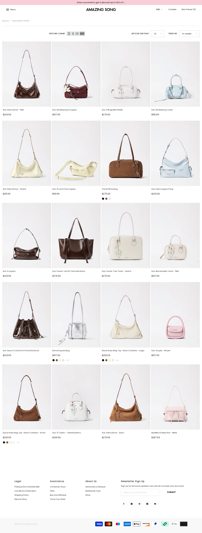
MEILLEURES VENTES (20, 21)
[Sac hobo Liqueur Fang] (175, 153)
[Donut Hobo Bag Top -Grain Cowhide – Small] (26, 397)
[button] (69, 34)
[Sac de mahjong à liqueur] (76, 74)
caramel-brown (106, 199)
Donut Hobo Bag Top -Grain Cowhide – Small (24, 432)
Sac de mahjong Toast (162, 110)
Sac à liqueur (9, 271)
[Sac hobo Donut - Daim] (125, 397)
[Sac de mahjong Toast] (175, 74)
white (113, 360)
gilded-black (103, 199)
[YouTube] (155, 504)
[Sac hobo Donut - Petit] (26, 74)
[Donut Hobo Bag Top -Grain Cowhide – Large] (125, 314)
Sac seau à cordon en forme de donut (21, 350)
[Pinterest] (139, 504)
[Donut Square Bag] (76, 314)
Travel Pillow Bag (110, 189)
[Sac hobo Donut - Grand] (26, 153)
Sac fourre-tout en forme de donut (68, 271)
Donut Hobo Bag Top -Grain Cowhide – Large (123, 350)
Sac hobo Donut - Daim (113, 432)
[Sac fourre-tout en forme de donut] (76, 235)
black (53, 360)
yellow (60, 360)
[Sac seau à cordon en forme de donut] (26, 314)
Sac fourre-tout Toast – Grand (116, 271)
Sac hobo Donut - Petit (13, 110)
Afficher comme (57, 33)
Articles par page (140, 33)
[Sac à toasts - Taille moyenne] (76, 397)
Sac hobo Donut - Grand (14, 189)
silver (63, 360)
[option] (101, 2)
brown (57, 360)
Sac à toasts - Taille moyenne (66, 432)
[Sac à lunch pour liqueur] (76, 153)
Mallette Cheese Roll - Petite (164, 432)
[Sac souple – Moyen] (175, 314)
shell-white (109, 199)
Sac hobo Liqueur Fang (162, 189)
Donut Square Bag (61, 350)
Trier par (172, 33)
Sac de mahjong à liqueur (64, 110)
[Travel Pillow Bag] (125, 153)
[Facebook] (124, 504)
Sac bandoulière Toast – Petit (165, 271)
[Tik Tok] (147, 504)
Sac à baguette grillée (112, 110)
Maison (5, 21)
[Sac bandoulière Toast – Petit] (175, 235)
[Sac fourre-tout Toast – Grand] (125, 235)
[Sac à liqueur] (26, 235)
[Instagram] (131, 504)
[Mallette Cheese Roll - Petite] (175, 397)
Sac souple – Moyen (160, 350)
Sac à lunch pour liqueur (64, 189)
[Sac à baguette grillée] (125, 74)
